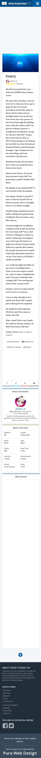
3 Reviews (19, 84)
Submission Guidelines (10, 705)
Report (28, 347)
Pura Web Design (20, 753)
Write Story (6, 693)
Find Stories (7, 690)
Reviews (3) (28, 341)
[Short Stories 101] (16, 3)
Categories (6, 696)
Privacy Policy (7, 710)
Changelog (6, 708)
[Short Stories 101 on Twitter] (11, 725)
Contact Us (6, 713)
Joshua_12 (13, 81)
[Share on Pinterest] (25, 383)
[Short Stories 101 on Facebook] (5, 725)
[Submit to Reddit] (34, 383)
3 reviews (10, 467)
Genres (5, 698)
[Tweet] (16, 383)
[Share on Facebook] (7, 383)
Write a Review (15, 347)
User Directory (7, 701)
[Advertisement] (20, 29)
